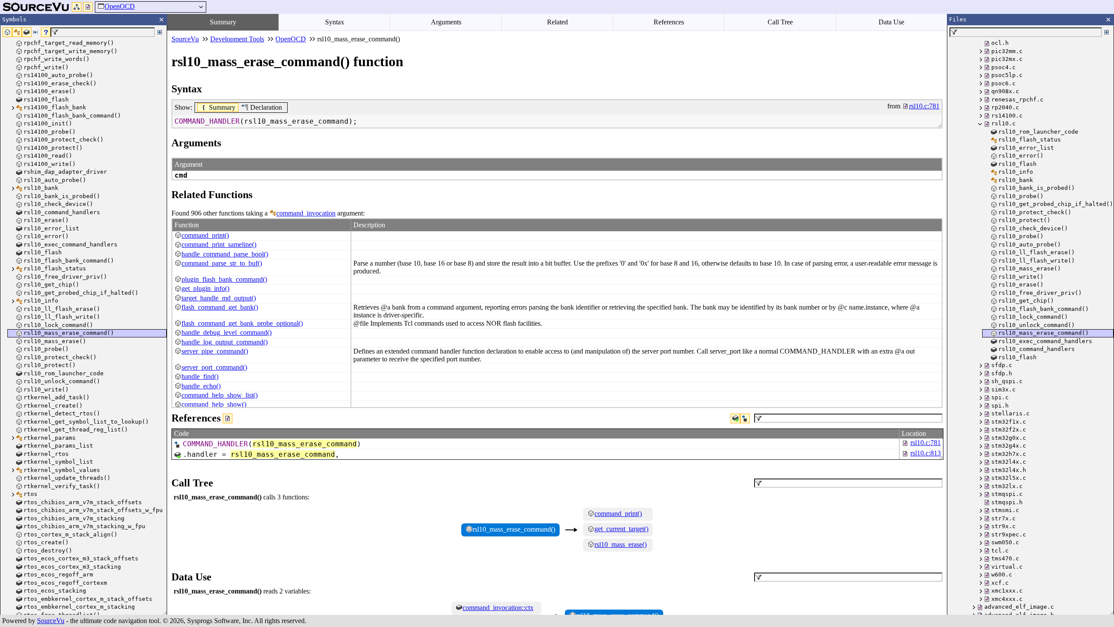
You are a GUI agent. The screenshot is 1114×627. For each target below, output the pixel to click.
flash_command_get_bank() (219, 307)
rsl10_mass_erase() (620, 544)
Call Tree (780, 22)
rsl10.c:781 (925, 442)
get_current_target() (621, 529)
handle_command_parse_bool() (224, 254)
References (669, 22)
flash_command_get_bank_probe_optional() (242, 323)
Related (557, 22)
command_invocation (306, 213)
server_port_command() (214, 367)
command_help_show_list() (219, 395)
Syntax (334, 22)
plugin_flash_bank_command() (224, 279)
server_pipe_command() (214, 351)
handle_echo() (201, 386)
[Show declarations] (745, 418)
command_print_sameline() (218, 244)
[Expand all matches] (159, 32)
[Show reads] (735, 418)
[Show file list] (88, 7)
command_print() (205, 235)
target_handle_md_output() (218, 298)
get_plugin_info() (205, 288)
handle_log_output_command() (224, 342)
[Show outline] (76, 7)
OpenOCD (119, 6)
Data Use (891, 22)
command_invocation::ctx (498, 607)
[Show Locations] (227, 418)
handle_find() (199, 376)
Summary (223, 22)
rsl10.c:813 (925, 453)
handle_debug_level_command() (226, 332)
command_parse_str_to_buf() (221, 263)
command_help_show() (213, 404)
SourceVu (50, 620)
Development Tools (237, 39)
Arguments (446, 22)
